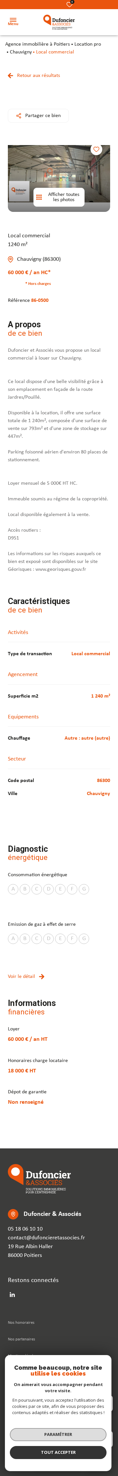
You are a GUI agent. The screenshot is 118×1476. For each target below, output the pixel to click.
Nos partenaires (21, 1339)
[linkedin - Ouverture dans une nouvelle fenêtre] (12, 1294)
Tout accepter (58, 1452)
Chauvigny (21, 52)
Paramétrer (58, 1434)
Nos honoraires (21, 1323)
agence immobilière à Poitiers (37, 44)
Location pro (87, 44)
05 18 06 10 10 (25, 1229)
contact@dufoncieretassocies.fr (46, 1238)
